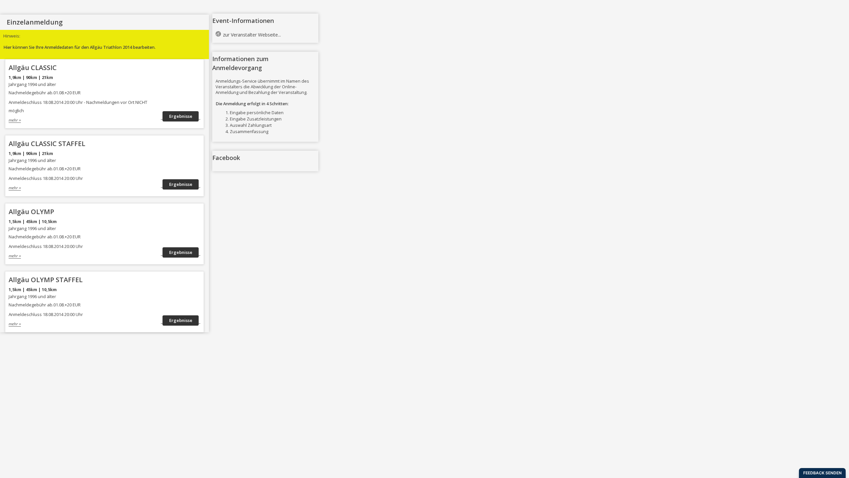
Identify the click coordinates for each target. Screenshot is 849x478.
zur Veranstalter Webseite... (252, 35)
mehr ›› (15, 119)
